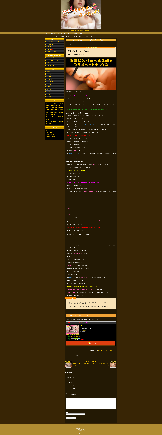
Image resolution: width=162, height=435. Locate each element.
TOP (70, 426)
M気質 (99, 350)
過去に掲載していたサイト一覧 (52, 136)
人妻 (110, 350)
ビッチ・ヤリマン (50, 81)
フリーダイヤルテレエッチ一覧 (53, 41)
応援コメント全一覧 (50, 134)
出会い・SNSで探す (51, 65)
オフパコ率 (49, 76)
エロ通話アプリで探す (51, 62)
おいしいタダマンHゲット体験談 (70, 33)
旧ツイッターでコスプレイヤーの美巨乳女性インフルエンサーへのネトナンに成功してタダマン (54, 118)
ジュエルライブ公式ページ (90, 343)
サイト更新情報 (49, 132)
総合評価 (48, 71)
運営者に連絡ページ (50, 137)
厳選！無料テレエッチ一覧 (56, 33)
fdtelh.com (81, 431)
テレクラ (107, 350)
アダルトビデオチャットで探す (53, 60)
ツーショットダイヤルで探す (52, 57)
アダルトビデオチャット (76, 336)
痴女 (114, 350)
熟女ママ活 (49, 89)
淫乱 (112, 350)
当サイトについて (82, 33)
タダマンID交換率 (50, 79)
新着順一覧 (50, 46)
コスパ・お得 (49, 74)
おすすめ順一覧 (50, 44)
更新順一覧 (50, 49)
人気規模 (48, 94)
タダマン (102, 350)
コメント (67, 397)
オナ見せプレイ (50, 91)
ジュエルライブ (75, 322)
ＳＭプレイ (49, 86)
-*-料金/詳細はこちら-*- (84, 330)
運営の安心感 (49, 96)
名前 (91, 412)
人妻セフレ (49, 84)
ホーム (47, 33)
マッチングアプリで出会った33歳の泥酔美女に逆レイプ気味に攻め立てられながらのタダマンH (54, 109)
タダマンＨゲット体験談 (51, 51)
